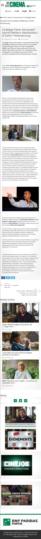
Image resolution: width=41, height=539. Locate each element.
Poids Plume (18, 532)
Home (4, 17)
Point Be (34, 532)
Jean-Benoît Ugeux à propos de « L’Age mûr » (17, 325)
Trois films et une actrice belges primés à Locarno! (17, 353)
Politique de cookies (20, 536)
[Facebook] (15, 400)
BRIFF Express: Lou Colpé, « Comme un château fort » (19, 382)
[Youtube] (20, 400)
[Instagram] (25, 400)
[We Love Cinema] (20, 4)
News (10, 17)
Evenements (18, 17)
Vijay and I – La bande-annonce (11, 285)
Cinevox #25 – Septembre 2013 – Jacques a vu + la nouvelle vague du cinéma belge (27, 292)
